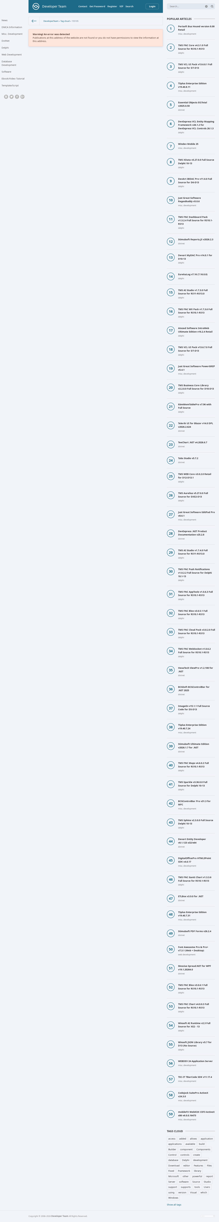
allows (193, 1138)
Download (174, 1165)
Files (209, 1165)
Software (6, 71)
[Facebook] (17, 97)
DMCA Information (12, 27)
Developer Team (59, 1216)
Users (207, 1187)
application (207, 1138)
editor (186, 1165)
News (5, 20)
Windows (173, 1197)
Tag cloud (65, 21)
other (186, 1176)
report (209, 1176)
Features (198, 1165)
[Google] (22, 97)
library (197, 1170)
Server (171, 1181)
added (182, 1138)
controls (184, 1154)
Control (172, 1154)
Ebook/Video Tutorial (13, 78)
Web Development (12, 54)
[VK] (6, 97)
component (186, 1149)
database (173, 1160)
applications (175, 1143)
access (171, 1138)
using (171, 1192)
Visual (193, 1192)
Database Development (9, 63)
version (182, 1192)
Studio (207, 1181)
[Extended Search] (206, 6)
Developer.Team (50, 21)
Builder (172, 1149)
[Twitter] (11, 97)
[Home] (34, 21)
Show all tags (174, 1204)
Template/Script (10, 85)
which (204, 1192)
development (200, 1160)
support (172, 1187)
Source (196, 1181)
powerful (197, 1176)
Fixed (171, 1170)
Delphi (5, 47)
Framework (184, 1170)
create (196, 1154)
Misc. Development (12, 33)
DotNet (5, 40)
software (184, 1181)
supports (186, 1187)
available (190, 1143)
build (202, 1143)
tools (197, 1187)
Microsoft (173, 1176)
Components (203, 1149)
